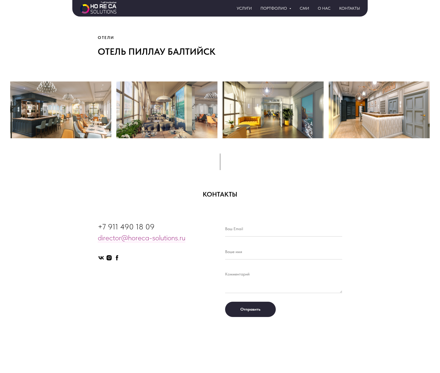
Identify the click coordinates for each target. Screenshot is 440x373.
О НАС (324, 8)
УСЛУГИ (244, 8)
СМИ (304, 8)
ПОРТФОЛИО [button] (274, 8)
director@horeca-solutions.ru (141, 237)
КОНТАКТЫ (349, 8)
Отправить (250, 309)
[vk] (101, 258)
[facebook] (117, 258)
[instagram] (109, 258)
